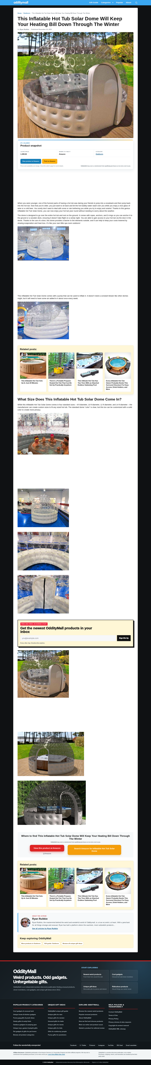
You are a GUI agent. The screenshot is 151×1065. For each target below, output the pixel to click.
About (128, 3)
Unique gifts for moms (56, 1024)
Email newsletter (131, 1045)
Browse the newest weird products (91, 1011)
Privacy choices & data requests (120, 1022)
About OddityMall (85, 1018)
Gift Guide (93, 3)
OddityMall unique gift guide (58, 1011)
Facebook (73, 1045)
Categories (106, 3)
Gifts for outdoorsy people (57, 1031)
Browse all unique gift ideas (72, 943)
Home (20, 13)
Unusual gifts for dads (56, 1021)
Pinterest (92, 1045)
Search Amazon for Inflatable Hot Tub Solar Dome (94, 849)
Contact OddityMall (115, 1012)
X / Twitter (83, 1045)
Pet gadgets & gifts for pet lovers (24, 1031)
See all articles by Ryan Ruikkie (45, 929)
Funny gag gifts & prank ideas (24, 1018)
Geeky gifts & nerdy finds (22, 1021)
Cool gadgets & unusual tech (23, 1011)
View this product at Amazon (47, 848)
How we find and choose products (91, 1021)
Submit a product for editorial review (91, 1028)
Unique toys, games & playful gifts (25, 1028)
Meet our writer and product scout (91, 1024)
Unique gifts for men (55, 1014)
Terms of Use (113, 1015)
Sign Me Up (124, 638)
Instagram (101, 1045)
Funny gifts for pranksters (57, 1035)
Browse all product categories (23, 1035)
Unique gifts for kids (55, 1028)
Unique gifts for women (56, 1018)
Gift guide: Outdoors (51, 943)
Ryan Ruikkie (24, 29)
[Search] (136, 3)
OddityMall (24, 971)
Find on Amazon (49, 161)
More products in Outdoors (30, 943)
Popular (119, 3)
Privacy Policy (113, 1019)
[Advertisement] (75, 186)
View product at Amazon (30, 161)
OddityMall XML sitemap (117, 1029)
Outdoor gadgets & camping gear (25, 1024)
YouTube (111, 1045)
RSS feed (120, 1045)
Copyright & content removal (119, 1025)
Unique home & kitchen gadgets (24, 1014)
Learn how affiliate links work (56, 1054)
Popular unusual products (88, 1014)
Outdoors (26, 13)
